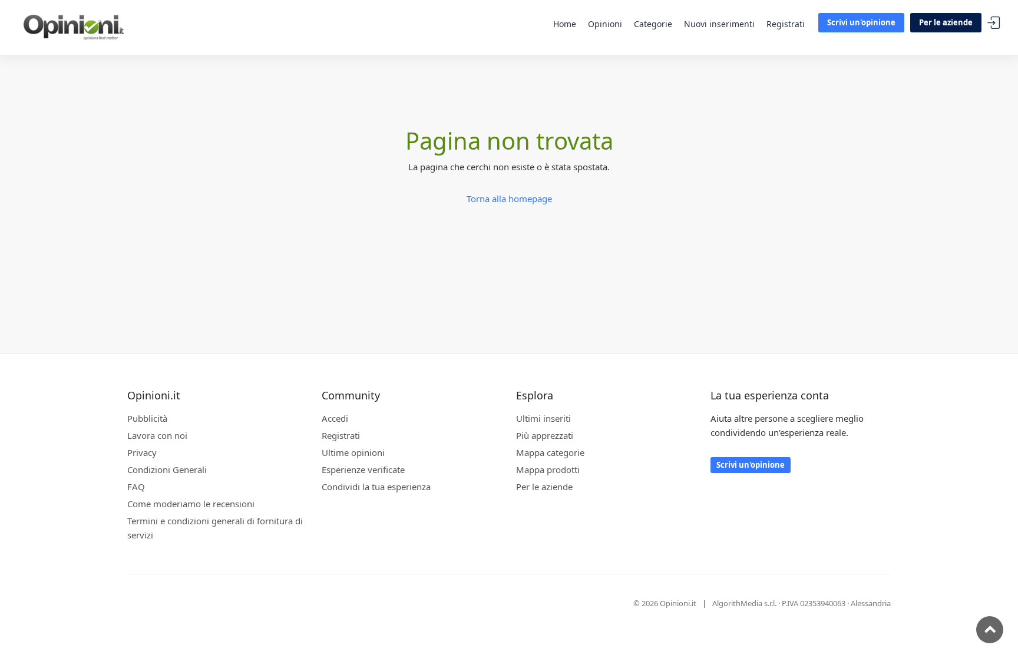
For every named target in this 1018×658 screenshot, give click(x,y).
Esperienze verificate (363, 469)
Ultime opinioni (353, 452)
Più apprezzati (544, 435)
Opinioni (605, 23)
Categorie (653, 23)
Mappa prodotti (548, 469)
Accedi (993, 23)
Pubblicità (147, 418)
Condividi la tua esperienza (376, 486)
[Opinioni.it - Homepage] (74, 26)
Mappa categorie (550, 452)
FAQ (136, 486)
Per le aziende (946, 22)
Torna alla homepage (509, 198)
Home (564, 23)
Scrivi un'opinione (861, 22)
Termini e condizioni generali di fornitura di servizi (215, 528)
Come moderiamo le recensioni (190, 504)
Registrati (785, 23)
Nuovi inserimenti (719, 23)
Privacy (142, 452)
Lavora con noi (157, 435)
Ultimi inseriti (543, 418)
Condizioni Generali (167, 469)
